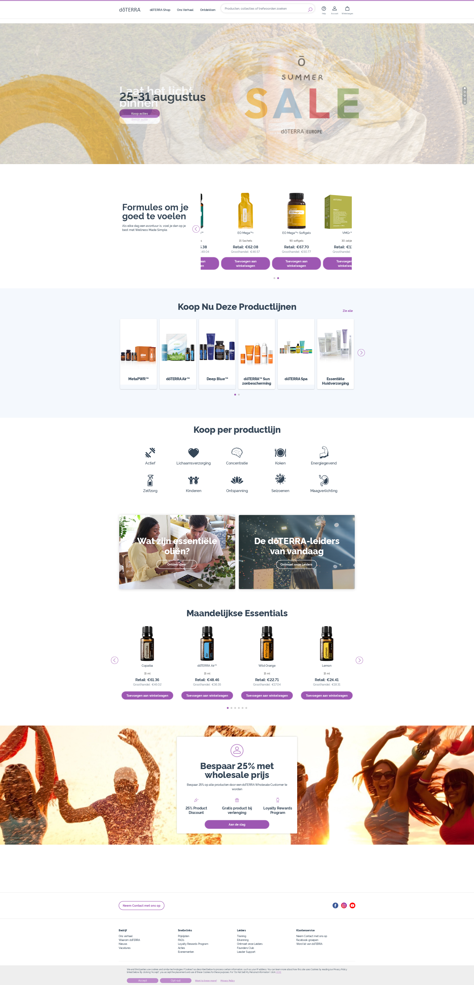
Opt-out (176, 980)
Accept (142, 980)
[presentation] (196, 229)
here (278, 972)
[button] (465, 88)
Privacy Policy (228, 980)
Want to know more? (206, 980)
